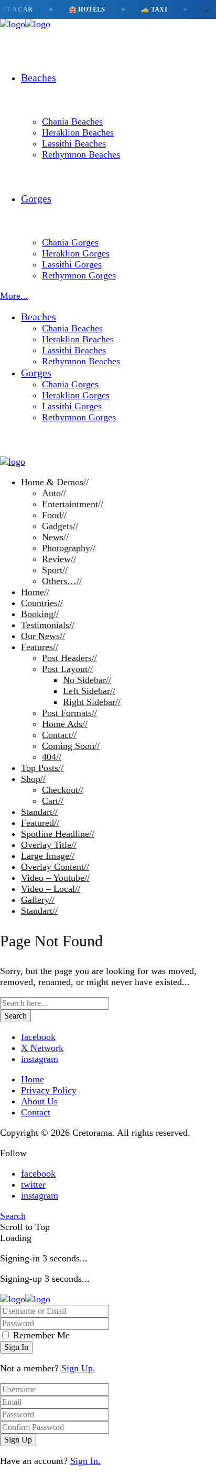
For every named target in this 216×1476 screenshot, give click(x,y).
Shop (33, 779)
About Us (39, 1101)
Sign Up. (78, 1368)
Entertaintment (72, 504)
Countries (42, 603)
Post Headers (69, 658)
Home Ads (65, 724)
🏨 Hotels (82, 9)
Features (39, 647)
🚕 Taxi (149, 9)
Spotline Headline (57, 834)
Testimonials (47, 625)
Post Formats (69, 713)
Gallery (38, 899)
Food (54, 515)
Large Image (47, 856)
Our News (43, 636)
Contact (59, 735)
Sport (55, 570)
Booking (40, 614)
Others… (62, 581)
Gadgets (60, 526)
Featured (40, 823)
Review (59, 559)
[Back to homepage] (25, 1299)
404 (51, 757)
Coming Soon (71, 746)
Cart (52, 801)
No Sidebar (87, 680)
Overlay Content (55, 867)
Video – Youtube (55, 878)
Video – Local (50, 889)
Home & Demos (55, 482)
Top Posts (42, 768)
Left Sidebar (89, 691)
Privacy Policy (49, 1090)
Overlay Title (49, 845)
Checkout (62, 790)
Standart (39, 812)
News (55, 537)
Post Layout (67, 669)
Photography (68, 548)
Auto (54, 493)
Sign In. (85, 1461)
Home (35, 592)
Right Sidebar (92, 702)
